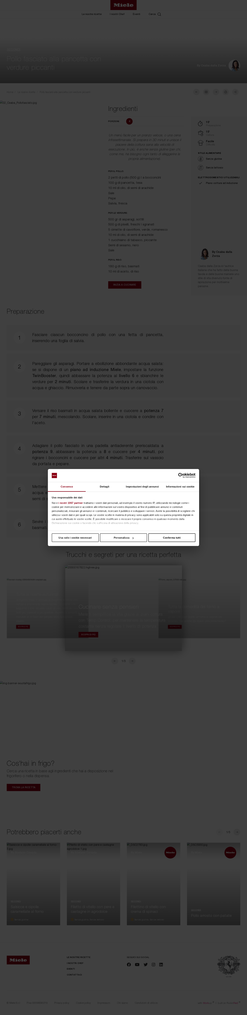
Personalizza (122, 537)
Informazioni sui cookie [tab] (180, 486)
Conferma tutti (172, 537)
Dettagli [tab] (104, 486)
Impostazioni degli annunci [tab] (142, 486)
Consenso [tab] (67, 486)
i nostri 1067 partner (70, 502)
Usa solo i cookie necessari (75, 537)
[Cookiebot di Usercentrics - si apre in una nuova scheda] (180, 475)
